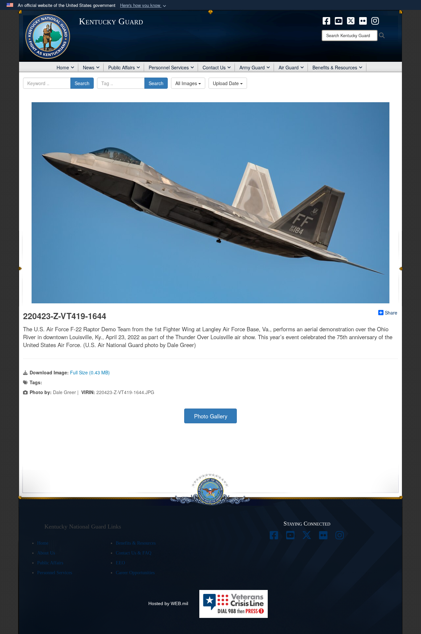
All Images (186, 83)
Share (391, 312)
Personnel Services (169, 67)
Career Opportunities (135, 572)
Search (82, 83)
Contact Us (214, 67)
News (88, 67)
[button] (143, 5)
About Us (46, 553)
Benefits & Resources (334, 67)
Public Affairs (121, 67)
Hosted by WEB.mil (168, 603)
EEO (120, 562)
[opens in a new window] (326, 20)
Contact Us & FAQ (133, 553)
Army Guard (252, 67)
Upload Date (226, 83)
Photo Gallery (210, 416)
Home (63, 67)
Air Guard (289, 67)
